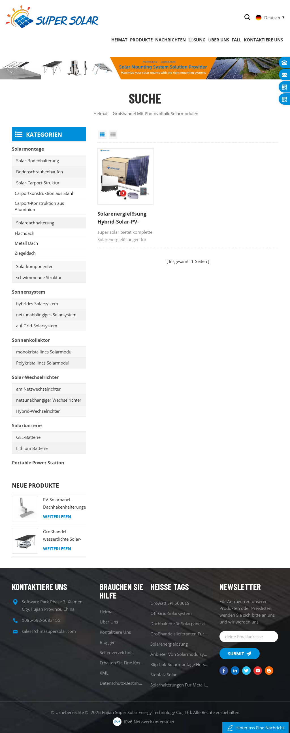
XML (104, 673)
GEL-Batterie (28, 437)
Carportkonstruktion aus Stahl (44, 193)
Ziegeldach (25, 253)
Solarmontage (28, 149)
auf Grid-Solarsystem (36, 325)
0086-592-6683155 (41, 620)
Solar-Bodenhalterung (37, 160)
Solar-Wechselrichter (35, 377)
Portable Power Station (38, 463)
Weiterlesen (57, 516)
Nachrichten (170, 40)
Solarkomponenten (35, 266)
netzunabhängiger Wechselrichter (48, 400)
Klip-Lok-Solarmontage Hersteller (179, 664)
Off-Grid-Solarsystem (171, 613)
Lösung (197, 40)
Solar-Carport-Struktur (37, 183)
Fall (236, 40)
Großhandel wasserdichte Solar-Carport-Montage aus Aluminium (63, 536)
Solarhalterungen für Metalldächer (179, 685)
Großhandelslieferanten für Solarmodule (179, 634)
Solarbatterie (27, 425)
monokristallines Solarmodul (44, 352)
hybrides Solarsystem (37, 303)
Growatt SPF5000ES (169, 603)
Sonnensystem (28, 292)
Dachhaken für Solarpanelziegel (179, 623)
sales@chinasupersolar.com (49, 631)
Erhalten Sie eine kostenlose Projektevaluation (122, 662)
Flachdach (24, 233)
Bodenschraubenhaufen (39, 171)
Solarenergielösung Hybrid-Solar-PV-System (121, 218)
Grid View (102, 134)
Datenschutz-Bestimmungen (122, 683)
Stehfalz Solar (163, 674)
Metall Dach (26, 243)
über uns (218, 40)
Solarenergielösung (169, 644)
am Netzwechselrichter (38, 389)
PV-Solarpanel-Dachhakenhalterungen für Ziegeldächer (64, 504)
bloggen (108, 642)
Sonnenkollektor (31, 340)
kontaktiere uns (263, 40)
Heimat (119, 40)
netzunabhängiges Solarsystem (46, 314)
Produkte (141, 40)
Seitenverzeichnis (116, 652)
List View (113, 134)
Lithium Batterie (32, 448)
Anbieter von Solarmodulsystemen (179, 654)
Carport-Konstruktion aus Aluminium (39, 206)
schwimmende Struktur (39, 277)
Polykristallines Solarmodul (42, 363)
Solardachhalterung (35, 223)
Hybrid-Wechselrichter (38, 411)
